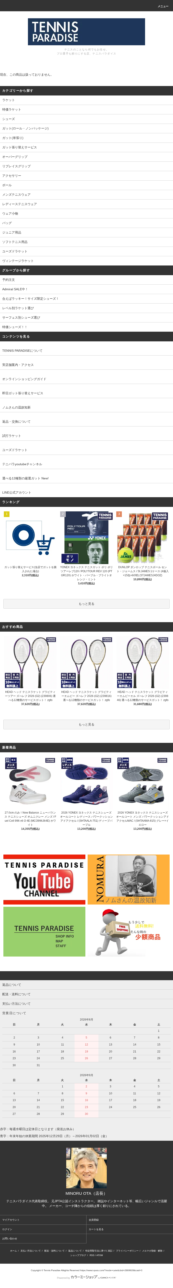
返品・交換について (16, 421)
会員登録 (94, 1219)
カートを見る (96, 1229)
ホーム (13, 1250)
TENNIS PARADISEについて (22, 350)
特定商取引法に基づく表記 (98, 1250)
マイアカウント (11, 1219)
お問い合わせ (9, 1238)
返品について (75, 1250)
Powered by (63, 1278)
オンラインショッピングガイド (24, 379)
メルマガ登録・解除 (152, 1250)
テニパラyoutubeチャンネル (22, 464)
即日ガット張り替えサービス (22, 393)
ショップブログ (78, 1255)
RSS (92, 1255)
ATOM (99, 1255)
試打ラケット (11, 436)
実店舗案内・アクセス (18, 365)
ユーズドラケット (14, 450)
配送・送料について (54, 1250)
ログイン (7, 1229)
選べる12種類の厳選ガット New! (25, 478)
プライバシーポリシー (127, 1250)
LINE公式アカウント (16, 492)
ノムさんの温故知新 (16, 407)
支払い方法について (30, 1250)
